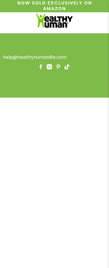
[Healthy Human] (54, 21)
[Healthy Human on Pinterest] (58, 68)
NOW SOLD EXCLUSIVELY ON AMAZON (54, 5)
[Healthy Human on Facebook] (40, 68)
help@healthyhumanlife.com (35, 57)
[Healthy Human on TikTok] (67, 68)
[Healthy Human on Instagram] (49, 68)
